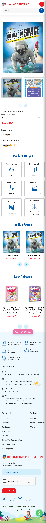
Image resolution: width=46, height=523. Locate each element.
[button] (42, 10)
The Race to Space (11, 255)
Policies (33, 418)
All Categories (7, 449)
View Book (10, 259)
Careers (5, 436)
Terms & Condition (37, 423)
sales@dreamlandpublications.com (18, 403)
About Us (5, 418)
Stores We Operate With (12, 440)
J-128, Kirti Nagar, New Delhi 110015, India (23, 374)
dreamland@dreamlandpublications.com (20, 398)
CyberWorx (28, 510)
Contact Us (6, 423)
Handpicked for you (9, 444)
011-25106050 (25, 381)
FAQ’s (32, 427)
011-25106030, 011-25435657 (18, 384)
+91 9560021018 (12, 391)
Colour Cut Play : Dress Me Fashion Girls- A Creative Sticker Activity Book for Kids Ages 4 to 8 (15, 310)
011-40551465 (11, 381)
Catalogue (6, 427)
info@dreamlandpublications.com (18, 401)
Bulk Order (6, 431)
